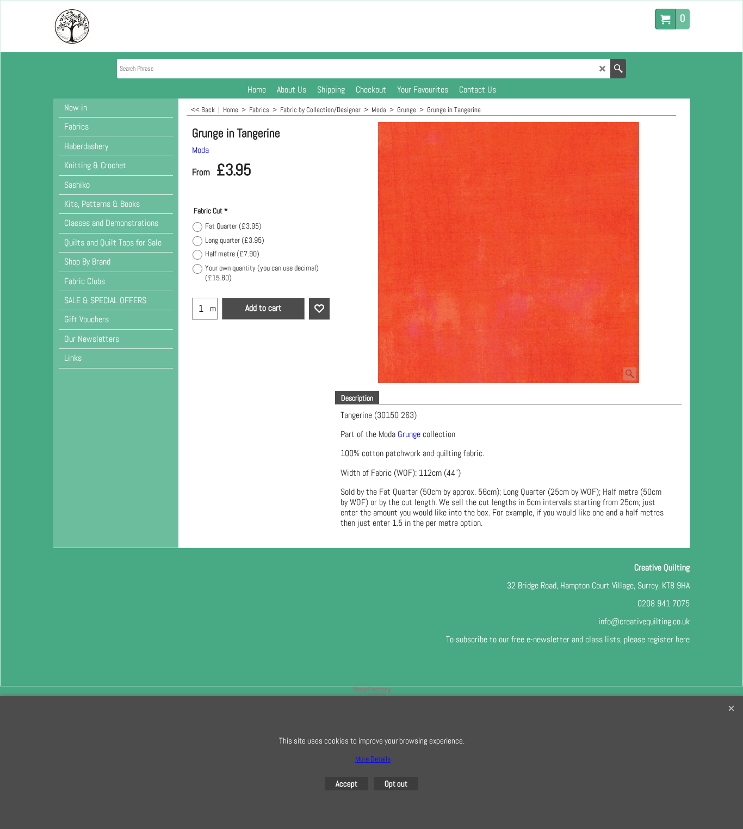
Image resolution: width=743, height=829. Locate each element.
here (683, 639)
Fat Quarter (233, 226)
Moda (200, 150)
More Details (373, 759)
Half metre (232, 254)
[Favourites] (319, 308)
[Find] (618, 68)
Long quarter (234, 240)
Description (357, 398)
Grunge (409, 434)
